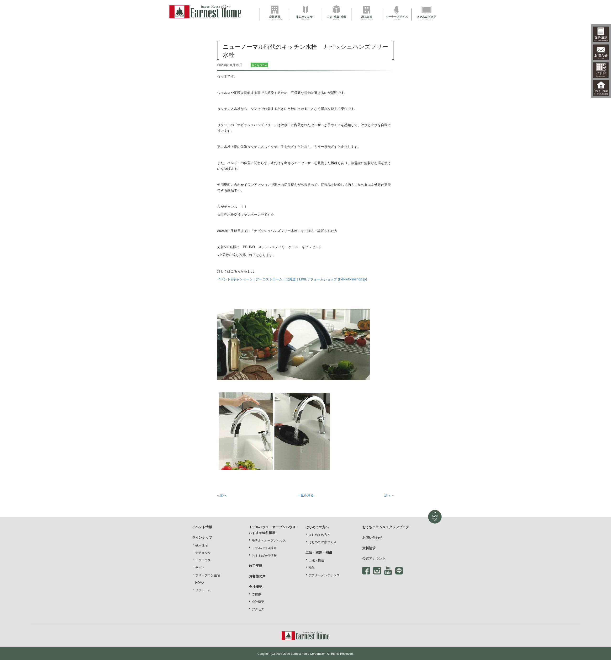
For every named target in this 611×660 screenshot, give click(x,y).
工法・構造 (316, 560)
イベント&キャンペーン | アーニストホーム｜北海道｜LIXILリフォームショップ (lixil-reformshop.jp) (292, 279)
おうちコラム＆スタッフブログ (385, 526)
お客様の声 (257, 576)
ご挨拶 (256, 594)
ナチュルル (203, 552)
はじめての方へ (319, 534)
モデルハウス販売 (264, 548)
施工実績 (255, 565)
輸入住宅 (201, 545)
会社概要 (258, 602)
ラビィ (200, 567)
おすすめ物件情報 (264, 555)
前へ (223, 495)
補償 (312, 567)
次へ (387, 495)
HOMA (199, 582)
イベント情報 (202, 526)
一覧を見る (305, 495)
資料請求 (369, 547)
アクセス (258, 609)
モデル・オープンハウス (269, 540)
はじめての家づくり (323, 542)
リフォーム (203, 590)
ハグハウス (203, 560)
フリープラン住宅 (207, 575)
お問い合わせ (372, 537)
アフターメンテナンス (324, 575)
